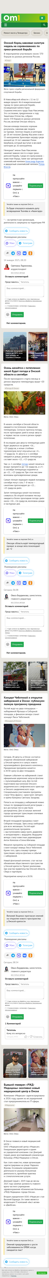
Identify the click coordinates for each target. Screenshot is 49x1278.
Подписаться (35, 185)
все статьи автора (18, 273)
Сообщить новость (18, 230)
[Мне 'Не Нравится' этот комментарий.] (31, 1036)
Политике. (13, 1276)
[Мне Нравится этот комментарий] (26, 1036)
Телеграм (27, 243)
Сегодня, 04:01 (12, 1037)
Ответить (38, 1036)
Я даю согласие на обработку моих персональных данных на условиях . (23, 301)
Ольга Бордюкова (19, 595)
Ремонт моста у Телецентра (15, 33)
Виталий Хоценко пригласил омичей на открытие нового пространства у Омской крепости (25, 918)
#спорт (8, 60)
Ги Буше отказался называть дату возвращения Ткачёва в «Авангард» (24, 209)
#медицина (9, 1105)
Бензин (37, 33)
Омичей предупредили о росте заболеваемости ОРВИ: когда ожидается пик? (22, 1247)
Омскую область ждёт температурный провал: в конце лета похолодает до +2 (25, 546)
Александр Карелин (34, 161)
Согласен (42, 1273)
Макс (12, 243)
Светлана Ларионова (21, 265)
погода (25, 464)
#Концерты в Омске (13, 721)
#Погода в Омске (12, 388)
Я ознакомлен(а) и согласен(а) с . (20, 307)
